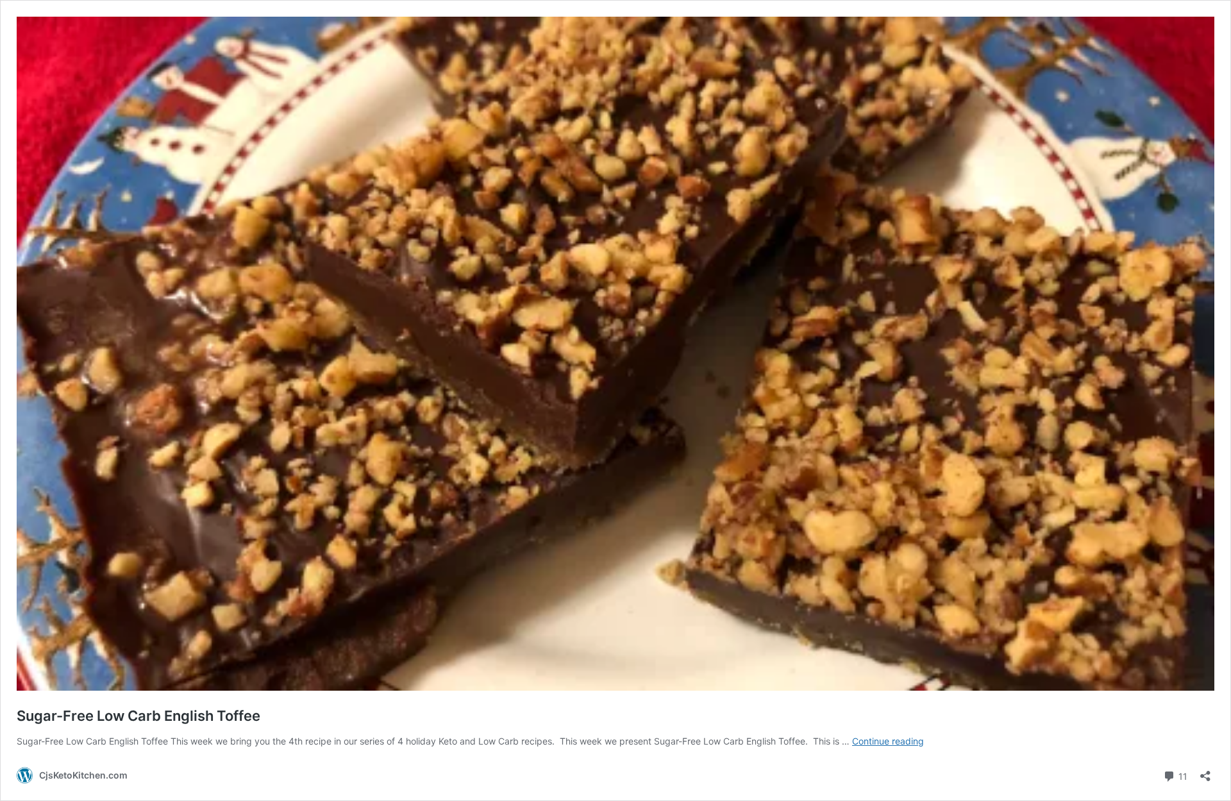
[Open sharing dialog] (1205, 772)
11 (1181, 775)
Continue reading (888, 741)
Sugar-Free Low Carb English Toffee (138, 715)
